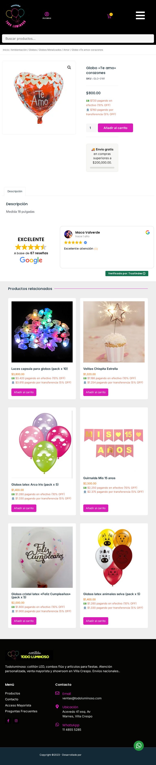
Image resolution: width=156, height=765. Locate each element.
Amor (66, 49)
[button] (69, 67)
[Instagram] (16, 721)
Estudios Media (99, 755)
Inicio (6, 49)
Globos (33, 49)
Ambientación (19, 49)
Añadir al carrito (115, 128)
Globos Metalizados (50, 49)
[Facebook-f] (8, 721)
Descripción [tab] (15, 191)
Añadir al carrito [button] (24, 392)
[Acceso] (46, 14)
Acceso (46, 18)
